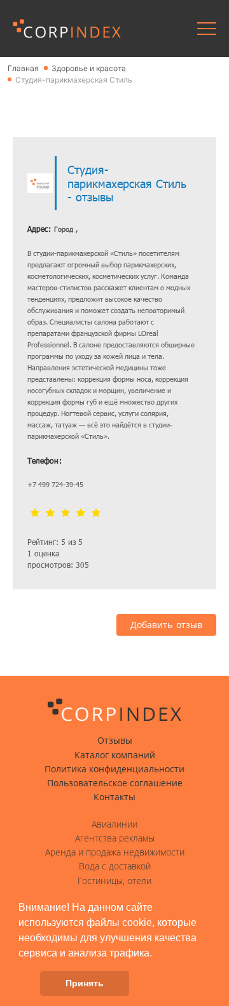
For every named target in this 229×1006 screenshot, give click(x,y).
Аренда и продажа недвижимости (114, 852)
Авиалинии (114, 824)
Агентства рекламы (115, 838)
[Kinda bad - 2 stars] (50, 513)
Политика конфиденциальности (114, 769)
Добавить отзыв (166, 625)
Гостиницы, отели (114, 881)
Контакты (114, 797)
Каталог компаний (114, 755)
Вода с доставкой (115, 866)
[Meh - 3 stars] (65, 513)
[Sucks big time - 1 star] (35, 513)
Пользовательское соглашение (115, 783)
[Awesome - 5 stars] (96, 513)
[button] (156, 954)
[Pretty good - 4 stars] (80, 513)
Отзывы (114, 740)
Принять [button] (85, 983)
